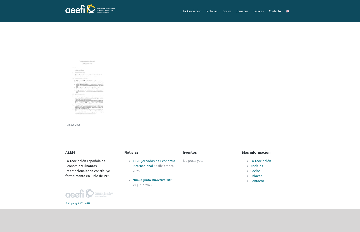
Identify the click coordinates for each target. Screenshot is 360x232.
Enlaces (256, 176)
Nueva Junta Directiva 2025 (153, 180)
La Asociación (260, 161)
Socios (255, 171)
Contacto (257, 181)
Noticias (256, 166)
